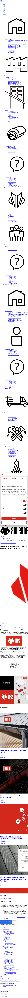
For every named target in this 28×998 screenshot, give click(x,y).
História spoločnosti (9, 959)
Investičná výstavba (9, 77)
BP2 (1, 625)
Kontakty (4, 966)
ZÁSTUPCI (8, 898)
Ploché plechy (11, 50)
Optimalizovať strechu (12, 420)
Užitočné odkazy (8, 177)
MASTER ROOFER (12, 453)
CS (4, 8)
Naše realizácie (11, 111)
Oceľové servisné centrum (10, 146)
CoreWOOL (14, 82)
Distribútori (7, 414)
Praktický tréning (11, 449)
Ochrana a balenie (11, 150)
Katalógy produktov (9, 947)
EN (4, 5)
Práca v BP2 (7, 963)
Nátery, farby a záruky (12, 178)
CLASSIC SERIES (17, 44)
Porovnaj (2, 996)
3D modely (7, 949)
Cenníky (7, 951)
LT (4, 10)
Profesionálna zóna (6, 936)
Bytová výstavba (8, 39)
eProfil (1, 536)
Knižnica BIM (11, 184)
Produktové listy (8, 954)
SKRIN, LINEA (15, 84)
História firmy (11, 216)
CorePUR (13, 81)
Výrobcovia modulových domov (12, 969)
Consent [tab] (5, 478)
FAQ (9, 121)
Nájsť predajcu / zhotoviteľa (13, 355)
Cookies (4, 986)
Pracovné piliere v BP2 (12, 250)
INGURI (14, 47)
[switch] (25, 505)
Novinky (9, 214)
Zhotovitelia (7, 446)
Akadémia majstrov (12, 220)
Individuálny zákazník (7, 285)
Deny (14, 522)
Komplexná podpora (12, 118)
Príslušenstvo (14, 83)
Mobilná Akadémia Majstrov (14, 450)
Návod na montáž (11, 451)
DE (4, 6)
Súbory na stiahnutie (12, 182)
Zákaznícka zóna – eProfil (13, 415)
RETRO (14, 45)
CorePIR (13, 79)
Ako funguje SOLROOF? (13, 117)
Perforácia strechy (11, 152)
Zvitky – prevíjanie (12, 148)
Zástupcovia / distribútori (10, 967)
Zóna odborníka (6, 929)
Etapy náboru (10, 248)
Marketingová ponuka (12, 418)
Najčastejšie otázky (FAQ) (13, 185)
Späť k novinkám (12, 543)
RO (4, 12)
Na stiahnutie (5, 946)
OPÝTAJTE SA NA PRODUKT (15, 186)
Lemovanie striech (11, 51)
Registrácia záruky (11, 179)
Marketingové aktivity (12, 221)
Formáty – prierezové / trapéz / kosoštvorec (17, 149)
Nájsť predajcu (8, 934)
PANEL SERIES (14, 46)
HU (4, 9)
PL (4, 4)
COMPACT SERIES (18, 43)
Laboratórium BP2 (11, 219)
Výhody (9, 115)
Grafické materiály (9, 952)
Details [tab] (14, 478)
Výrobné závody (11, 217)
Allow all (14, 518)
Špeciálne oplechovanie (13, 119)
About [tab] (23, 478)
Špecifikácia (10, 116)
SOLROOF (7, 110)
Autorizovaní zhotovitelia (10, 973)
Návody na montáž (9, 948)
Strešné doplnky (11, 52)
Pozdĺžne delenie (11, 147)
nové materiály (16, 647)
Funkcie (9, 114)
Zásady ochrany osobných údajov (9, 985)
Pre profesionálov (6, 388)
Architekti (7, 482)
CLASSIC (15, 315)
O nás (4, 187)
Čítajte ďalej (2, 757)
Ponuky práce (10, 247)
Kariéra (6, 246)
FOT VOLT (13, 112)
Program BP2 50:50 (12, 419)
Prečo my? (10, 215)
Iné (6, 953)
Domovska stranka (6, 538)
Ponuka (4, 14)
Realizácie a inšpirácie (12, 180)
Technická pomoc (11, 452)
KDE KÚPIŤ (3, 898)
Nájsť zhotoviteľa (11, 183)
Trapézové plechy (15, 48)
